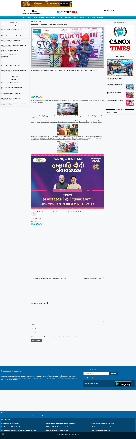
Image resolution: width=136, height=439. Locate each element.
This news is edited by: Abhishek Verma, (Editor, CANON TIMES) (62, 212)
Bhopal (33, 21)
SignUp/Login (35, 415)
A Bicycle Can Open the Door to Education (101, 426)
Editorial (100, 17)
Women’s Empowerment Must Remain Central (12, 35)
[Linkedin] (37, 97)
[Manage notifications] (3, 434)
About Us (7, 415)
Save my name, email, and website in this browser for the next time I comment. (54, 336)
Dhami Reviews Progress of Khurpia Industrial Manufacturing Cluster (18, 430)
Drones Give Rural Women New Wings (100, 430)
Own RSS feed (27, 415)
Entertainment (50, 17)
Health (76, 17)
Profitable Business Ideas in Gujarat (10, 382)
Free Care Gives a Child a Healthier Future (11, 40)
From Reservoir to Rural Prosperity (9, 25)
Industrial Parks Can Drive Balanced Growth (57, 430)
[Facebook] (34, 97)
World (60, 17)
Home (23, 17)
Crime (82, 17)
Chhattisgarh (39, 21)
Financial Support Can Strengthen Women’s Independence (114, 93)
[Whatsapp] (32, 97)
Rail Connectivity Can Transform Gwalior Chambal (13, 45)
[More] (41, 97)
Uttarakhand (91, 17)
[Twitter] (39, 97)
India (29, 17)
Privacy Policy (42, 415)
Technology (67, 17)
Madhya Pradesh (39, 17)
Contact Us (13, 415)
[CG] (67, 208)
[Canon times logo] (120, 52)
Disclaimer (20, 415)
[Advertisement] (67, 82)
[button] (33, 11)
